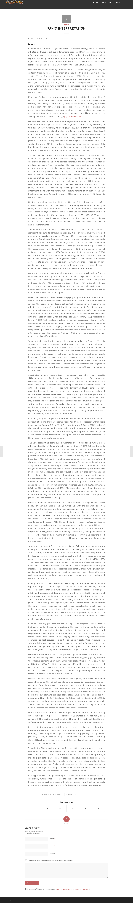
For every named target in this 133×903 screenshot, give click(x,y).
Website (52, 853)
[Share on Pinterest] (73, 808)
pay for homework (72, 116)
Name (52, 838)
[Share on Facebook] (34, 808)
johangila (72, 795)
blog (66, 25)
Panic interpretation (66, 28)
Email (52, 846)
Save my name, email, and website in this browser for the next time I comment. (50, 860)
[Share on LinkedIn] (85, 808)
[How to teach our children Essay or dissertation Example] (1, 451)
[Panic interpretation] (66, 19)
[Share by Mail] (98, 808)
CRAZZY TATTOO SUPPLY (20, 900)
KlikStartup (38, 900)
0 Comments (58, 795)
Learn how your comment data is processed (72, 889)
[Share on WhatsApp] (60, 808)
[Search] (126, 2)
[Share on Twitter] (47, 808)
